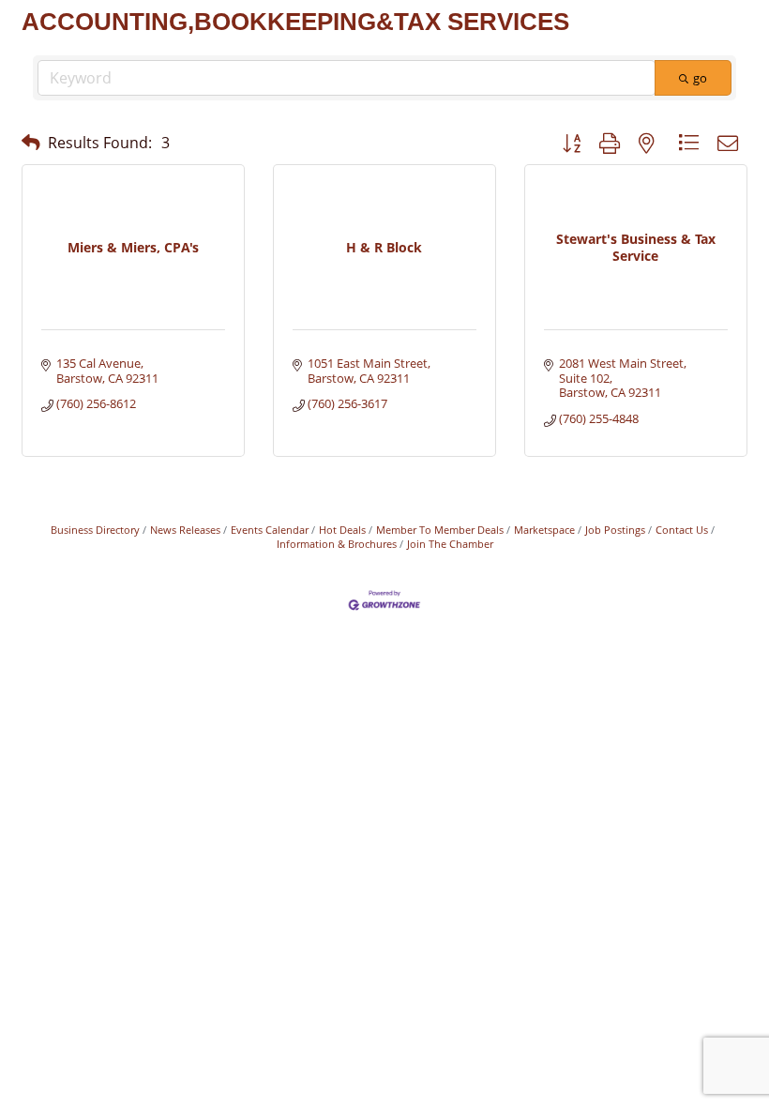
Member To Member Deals (440, 530)
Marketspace (544, 530)
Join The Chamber (450, 544)
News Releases (185, 530)
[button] (31, 142)
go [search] (700, 77)
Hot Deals (342, 530)
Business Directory (95, 530)
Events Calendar (270, 530)
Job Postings (615, 530)
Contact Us (682, 530)
